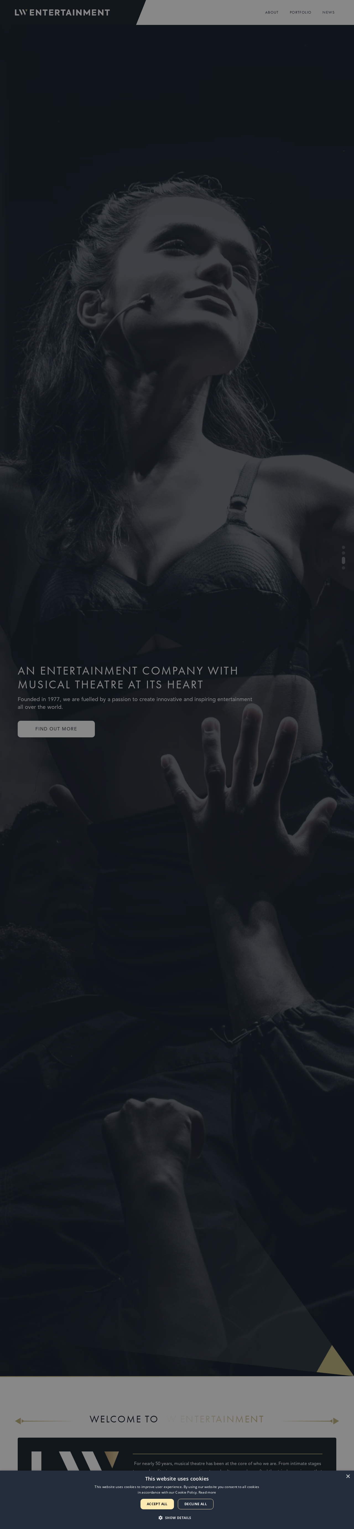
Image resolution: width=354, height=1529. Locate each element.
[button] (177, 1517)
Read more (207, 1492)
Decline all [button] (195, 1504)
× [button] (348, 1476)
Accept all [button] (157, 1504)
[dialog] (177, 1500)
